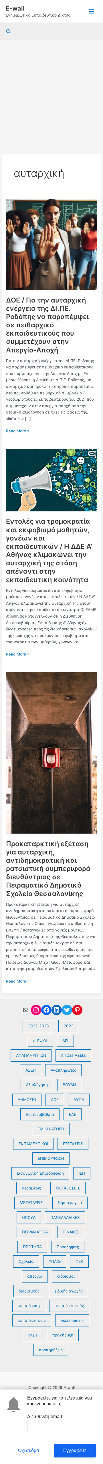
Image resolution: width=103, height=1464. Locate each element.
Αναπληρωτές (63, 1070)
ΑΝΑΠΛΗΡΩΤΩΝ (31, 1055)
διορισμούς (29, 1291)
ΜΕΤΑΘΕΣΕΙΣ (68, 1188)
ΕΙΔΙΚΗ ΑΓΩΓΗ (50, 1129)
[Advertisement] (51, 94)
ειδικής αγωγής (68, 1291)
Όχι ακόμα (28, 1450)
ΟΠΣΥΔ (28, 1217)
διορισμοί (66, 1276)
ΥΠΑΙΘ (55, 1261)
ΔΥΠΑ (79, 1099)
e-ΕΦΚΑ (40, 1040)
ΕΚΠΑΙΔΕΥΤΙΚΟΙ (33, 1144)
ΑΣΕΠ (30, 1070)
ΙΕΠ (82, 1173)
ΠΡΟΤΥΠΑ (32, 1247)
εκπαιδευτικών (32, 1320)
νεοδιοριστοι (72, 1320)
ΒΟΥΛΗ (69, 1084)
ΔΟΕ (55, 1099)
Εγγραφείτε (74, 1450)
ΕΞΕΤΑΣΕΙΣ (73, 1144)
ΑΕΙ (65, 1040)
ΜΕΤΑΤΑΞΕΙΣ (31, 1202)
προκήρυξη (62, 1335)
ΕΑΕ (72, 1114)
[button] (8, 31)
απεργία (34, 1276)
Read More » (17, 431)
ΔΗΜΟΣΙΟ (27, 1099)
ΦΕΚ (79, 1261)
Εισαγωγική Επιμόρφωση (40, 1173)
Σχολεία (26, 1261)
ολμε (32, 1335)
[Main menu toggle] (92, 11)
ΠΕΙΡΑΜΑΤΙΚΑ (35, 1232)
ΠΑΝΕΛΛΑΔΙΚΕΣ (65, 1217)
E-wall (15, 8)
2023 (69, 1026)
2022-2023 (38, 1026)
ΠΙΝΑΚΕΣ (71, 1232)
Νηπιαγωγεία (70, 1202)
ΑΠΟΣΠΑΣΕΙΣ (73, 1055)
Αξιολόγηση (37, 1084)
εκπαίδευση (29, 1305)
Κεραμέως (31, 1188)
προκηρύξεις (51, 1350)
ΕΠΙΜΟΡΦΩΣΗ (51, 1158)
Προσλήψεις (68, 1247)
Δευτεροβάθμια (40, 1114)
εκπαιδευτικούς (69, 1305)
